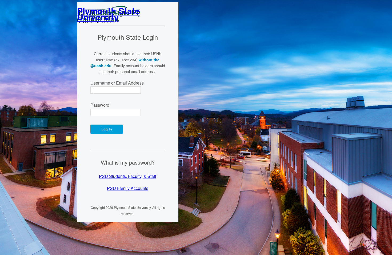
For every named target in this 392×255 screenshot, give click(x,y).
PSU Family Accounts (127, 188)
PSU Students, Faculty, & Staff (127, 176)
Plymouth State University (108, 14)
